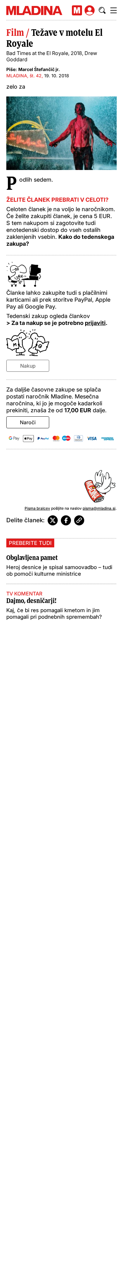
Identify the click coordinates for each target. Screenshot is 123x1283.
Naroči (28, 422)
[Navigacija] (113, 10)
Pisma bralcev (37, 508)
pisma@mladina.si (99, 508)
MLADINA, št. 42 (24, 75)
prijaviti (95, 323)
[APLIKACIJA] (77, 10)
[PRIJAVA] (90, 10)
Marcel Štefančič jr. (39, 69)
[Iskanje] (102, 10)
